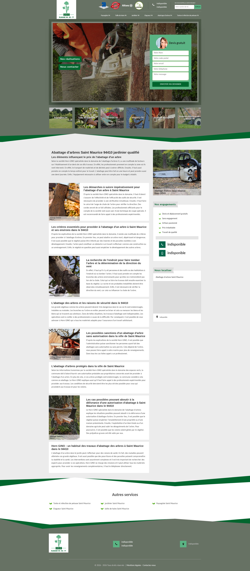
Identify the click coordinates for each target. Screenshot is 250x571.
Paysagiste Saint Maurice (167, 503)
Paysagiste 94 (105, 16)
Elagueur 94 (149, 16)
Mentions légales (134, 565)
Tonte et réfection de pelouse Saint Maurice (71, 503)
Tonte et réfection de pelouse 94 (188, 16)
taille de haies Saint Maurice (117, 509)
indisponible (162, 4)
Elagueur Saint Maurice (63, 509)
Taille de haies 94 (120, 16)
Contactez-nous (149, 565)
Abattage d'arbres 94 (165, 16)
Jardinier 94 (135, 16)
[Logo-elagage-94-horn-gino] (66, 9)
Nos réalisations (70, 59)
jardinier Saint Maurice (114, 503)
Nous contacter (69, 67)
